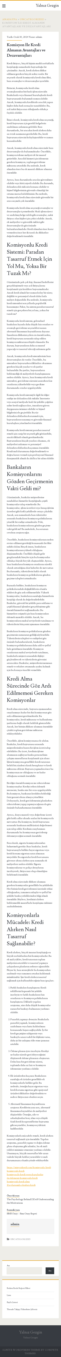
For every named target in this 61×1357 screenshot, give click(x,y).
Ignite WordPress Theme (21, 1349)
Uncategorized (32, 19)
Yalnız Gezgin (47, 5)
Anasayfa (9, 19)
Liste (9, 1295)
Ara (8, 1265)
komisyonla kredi (15, 1171)
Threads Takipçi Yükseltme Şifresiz (22, 1309)
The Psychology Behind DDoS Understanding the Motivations (30, 1201)
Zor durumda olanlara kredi (21, 1185)
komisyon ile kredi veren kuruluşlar (25, 1174)
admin (39, 37)
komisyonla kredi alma (18, 1181)
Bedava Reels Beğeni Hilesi (18, 1288)
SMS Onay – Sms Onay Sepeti (22, 1213)
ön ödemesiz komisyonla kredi (22, 1178)
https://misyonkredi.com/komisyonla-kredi (29, 1167)
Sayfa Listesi (12, 1302)
